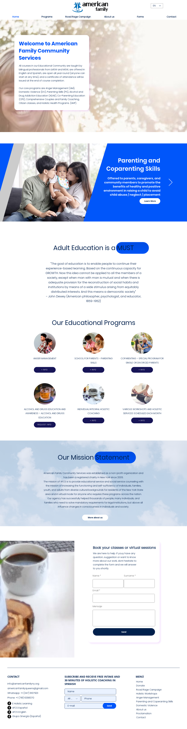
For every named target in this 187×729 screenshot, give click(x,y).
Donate (140, 685)
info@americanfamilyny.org (23, 683)
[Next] (170, 182)
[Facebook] (9, 703)
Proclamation (143, 713)
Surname (129, 576)
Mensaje (97, 606)
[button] (47, 17)
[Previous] (16, 182)
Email (95, 590)
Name (96, 576)
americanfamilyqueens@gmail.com (27, 688)
